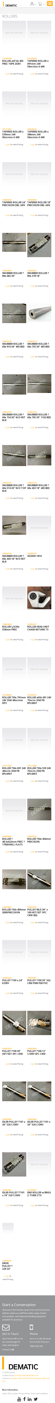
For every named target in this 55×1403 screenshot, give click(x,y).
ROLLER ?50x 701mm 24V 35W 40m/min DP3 (14, 700)
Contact (7, 1349)
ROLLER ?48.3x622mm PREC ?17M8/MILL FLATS (13, 842)
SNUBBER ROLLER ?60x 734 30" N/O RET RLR (13, 417)
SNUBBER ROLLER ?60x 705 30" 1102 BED (39, 416)
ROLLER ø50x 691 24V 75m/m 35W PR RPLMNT (39, 700)
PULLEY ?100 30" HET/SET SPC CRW (12, 1052)
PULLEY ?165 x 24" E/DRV (12, 982)
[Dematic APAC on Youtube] (19, 1399)
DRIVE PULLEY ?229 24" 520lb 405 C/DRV (7, 1266)
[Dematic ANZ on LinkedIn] (30, 1399)
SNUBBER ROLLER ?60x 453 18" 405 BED (38, 487)
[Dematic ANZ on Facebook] (24, 1399)
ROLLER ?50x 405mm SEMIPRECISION (14, 911)
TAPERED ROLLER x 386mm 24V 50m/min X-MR (38, 134)
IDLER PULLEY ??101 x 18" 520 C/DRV (13, 1194)
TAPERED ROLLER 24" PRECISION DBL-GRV (14, 204)
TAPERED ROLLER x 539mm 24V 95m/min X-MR (12, 134)
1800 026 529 (36, 1346)
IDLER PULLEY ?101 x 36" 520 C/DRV (13, 1123)
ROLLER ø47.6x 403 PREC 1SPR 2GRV (12, 62)
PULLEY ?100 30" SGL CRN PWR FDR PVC (39, 982)
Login (7, 73)
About (4, 1394)
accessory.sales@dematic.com (26, 1375)
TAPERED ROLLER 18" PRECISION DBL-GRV (39, 204)
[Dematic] (10, 4)
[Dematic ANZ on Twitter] (36, 1399)
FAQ (9, 1394)
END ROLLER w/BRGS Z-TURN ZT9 (39, 1194)
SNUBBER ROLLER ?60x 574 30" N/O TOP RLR (14, 488)
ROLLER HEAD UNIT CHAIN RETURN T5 (38, 628)
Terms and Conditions (39, 1394)
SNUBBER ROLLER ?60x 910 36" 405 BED (13, 345)
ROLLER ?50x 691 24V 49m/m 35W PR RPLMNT (14, 771)
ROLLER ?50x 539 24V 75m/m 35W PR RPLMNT (39, 771)
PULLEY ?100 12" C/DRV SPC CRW (36, 1052)
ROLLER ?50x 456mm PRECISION (39, 840)
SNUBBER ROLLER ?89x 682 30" (13, 275)
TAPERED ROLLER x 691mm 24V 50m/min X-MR (38, 64)
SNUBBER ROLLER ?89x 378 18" (38, 275)
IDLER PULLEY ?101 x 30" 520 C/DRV (38, 1123)
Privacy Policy (24, 1394)
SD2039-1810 (34, 556)
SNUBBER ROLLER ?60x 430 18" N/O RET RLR (13, 559)
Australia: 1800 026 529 (19, 1378)
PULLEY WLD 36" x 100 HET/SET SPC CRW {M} (37, 912)
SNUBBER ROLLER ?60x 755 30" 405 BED (38, 345)
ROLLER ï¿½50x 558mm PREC (10, 628)
